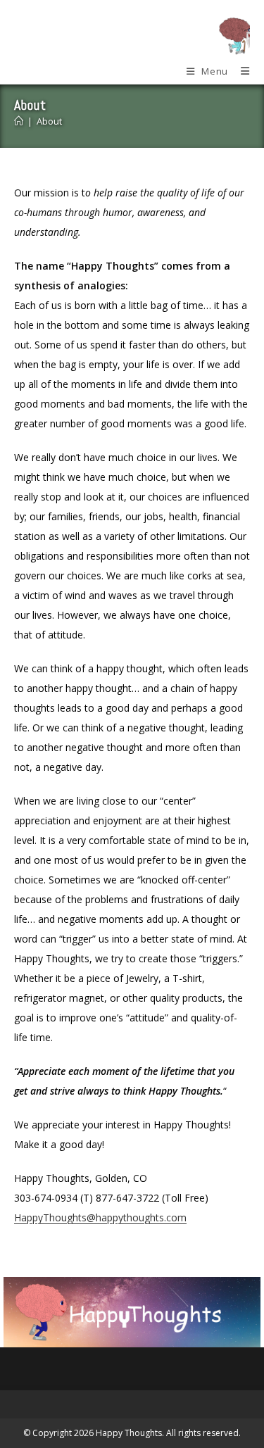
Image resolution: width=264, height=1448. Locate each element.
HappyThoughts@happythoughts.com (100, 1217)
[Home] (18, 121)
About (49, 121)
